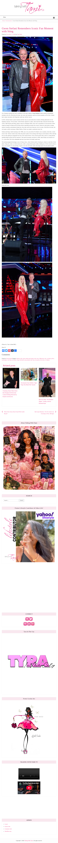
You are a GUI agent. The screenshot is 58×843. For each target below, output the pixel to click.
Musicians (41, 358)
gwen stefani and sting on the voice (31, 358)
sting (18, 360)
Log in (6, 824)
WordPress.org (8, 831)
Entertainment (9, 20)
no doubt (49, 358)
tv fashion (47, 360)
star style (14, 360)
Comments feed (8, 829)
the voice (42, 360)
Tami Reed (19, 34)
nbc (45, 358)
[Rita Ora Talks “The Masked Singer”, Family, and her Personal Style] (47, 382)
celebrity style (19, 358)
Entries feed (7, 826)
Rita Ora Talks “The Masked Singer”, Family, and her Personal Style (46, 401)
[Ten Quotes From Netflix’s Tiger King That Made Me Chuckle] (29, 374)
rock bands (4, 360)
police (52, 358)
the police (37, 360)
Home (3, 20)
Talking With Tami (28, 840)
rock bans (9, 360)
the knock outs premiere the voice (27, 360)
